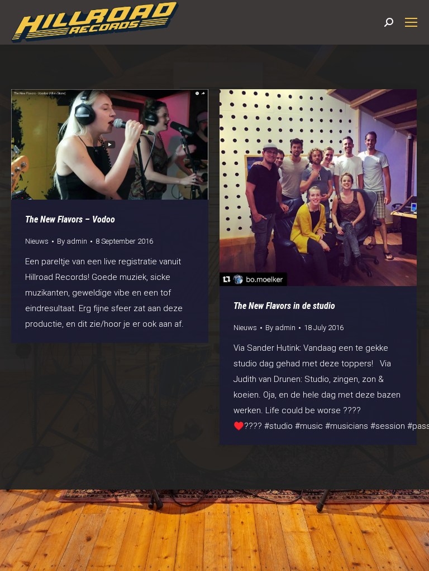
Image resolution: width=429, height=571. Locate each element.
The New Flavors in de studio (284, 306)
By (72, 241)
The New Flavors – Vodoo (70, 219)
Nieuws (37, 241)
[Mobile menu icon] (411, 22)
